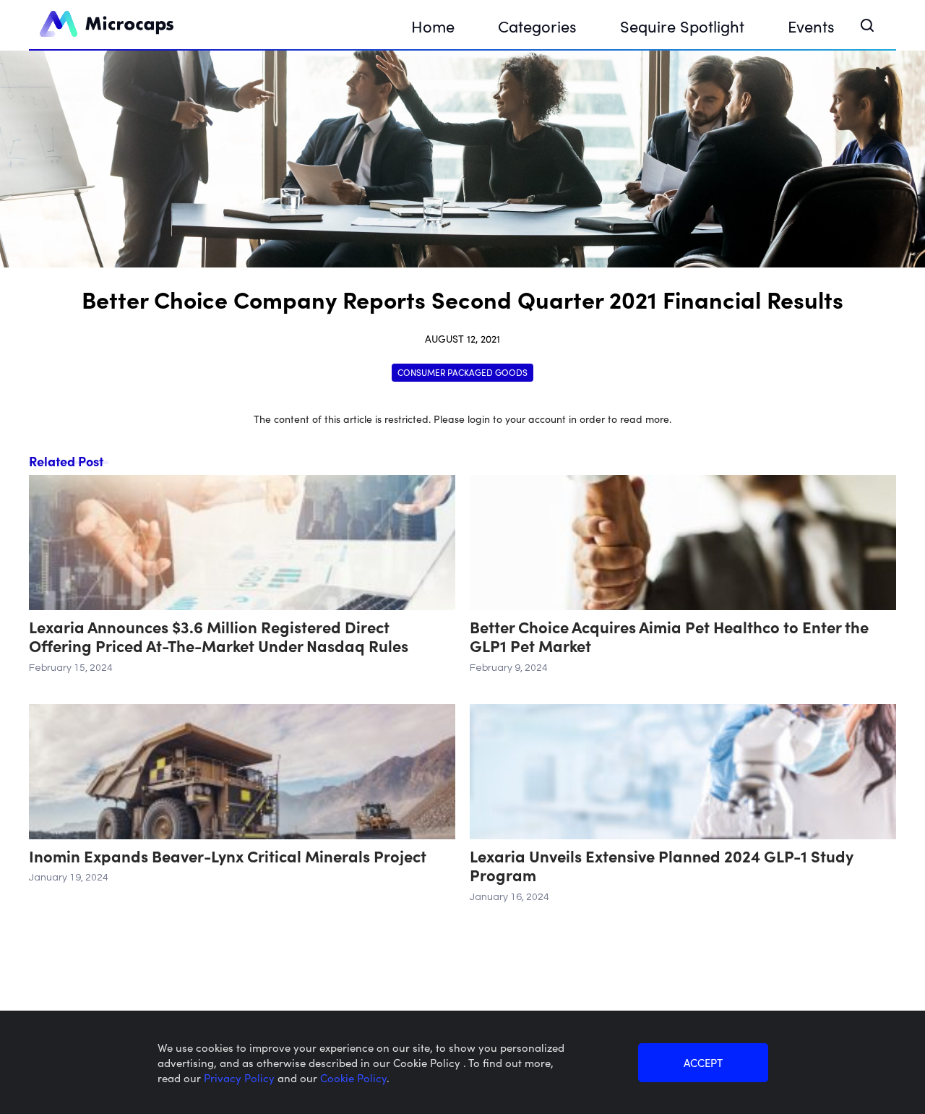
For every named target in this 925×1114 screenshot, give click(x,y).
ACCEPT (703, 1062)
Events (811, 25)
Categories (537, 25)
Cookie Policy (353, 1077)
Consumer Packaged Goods (462, 372)
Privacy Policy (241, 1077)
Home (433, 25)
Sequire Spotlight (682, 25)
